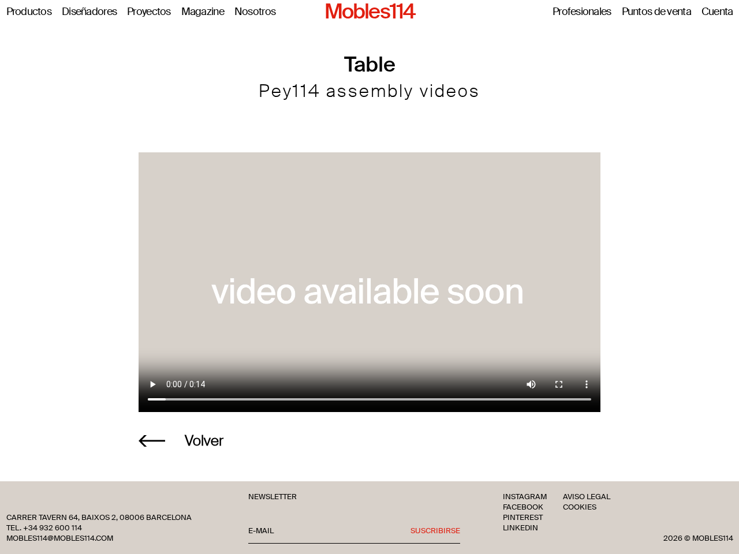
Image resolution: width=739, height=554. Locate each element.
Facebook (523, 507)
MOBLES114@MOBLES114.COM (59, 538)
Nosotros (254, 12)
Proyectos (149, 12)
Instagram (525, 496)
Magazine (202, 12)
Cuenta (717, 12)
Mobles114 (369, 12)
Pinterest (523, 517)
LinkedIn (520, 528)
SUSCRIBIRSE (435, 531)
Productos (29, 12)
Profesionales (582, 12)
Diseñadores (89, 12)
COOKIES (579, 507)
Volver (204, 441)
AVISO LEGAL (586, 496)
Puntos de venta (656, 12)
